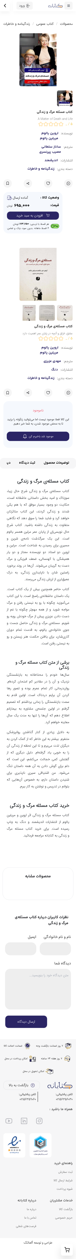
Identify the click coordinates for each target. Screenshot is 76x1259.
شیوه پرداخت (65, 1189)
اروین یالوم (49, 347)
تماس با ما (30, 1217)
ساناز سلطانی (51, 147)
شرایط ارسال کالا (63, 1180)
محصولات (66, 23)
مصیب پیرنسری (50, 152)
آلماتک (28, 1242)
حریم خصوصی (64, 1217)
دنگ (54, 369)
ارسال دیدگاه (26, 1021)
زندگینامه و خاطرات (16, 23)
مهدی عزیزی (52, 361)
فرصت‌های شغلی (26, 1226)
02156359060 (28, 1099)
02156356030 (64, 1099)
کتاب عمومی (45, 23)
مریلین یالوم (49, 352)
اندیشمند (51, 160)
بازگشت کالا (66, 1209)
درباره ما (31, 1209)
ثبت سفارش (65, 1172)
